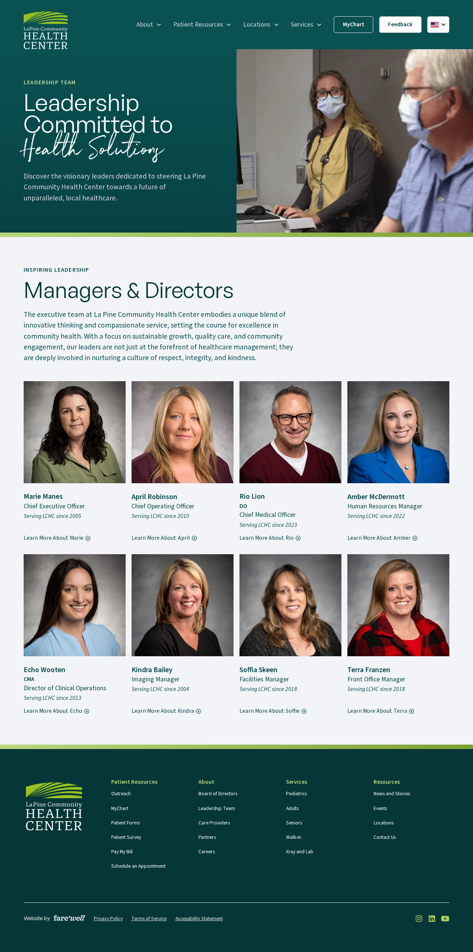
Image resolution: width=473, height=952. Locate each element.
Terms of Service (149, 918)
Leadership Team (216, 808)
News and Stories (392, 793)
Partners (207, 837)
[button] (148, 24)
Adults (292, 808)
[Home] (46, 30)
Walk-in (293, 837)
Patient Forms (125, 822)
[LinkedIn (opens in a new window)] (432, 918)
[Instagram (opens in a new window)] (419, 918)
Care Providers (214, 822)
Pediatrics (296, 793)
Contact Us (385, 837)
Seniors (294, 822)
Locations (384, 822)
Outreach (121, 793)
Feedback (400, 24)
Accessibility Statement (199, 918)
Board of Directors (217, 793)
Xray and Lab (299, 851)
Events (380, 808)
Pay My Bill (122, 851)
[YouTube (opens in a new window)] (445, 918)
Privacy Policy (108, 918)
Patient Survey (126, 837)
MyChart (353, 24)
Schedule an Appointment (138, 866)
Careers (206, 851)
